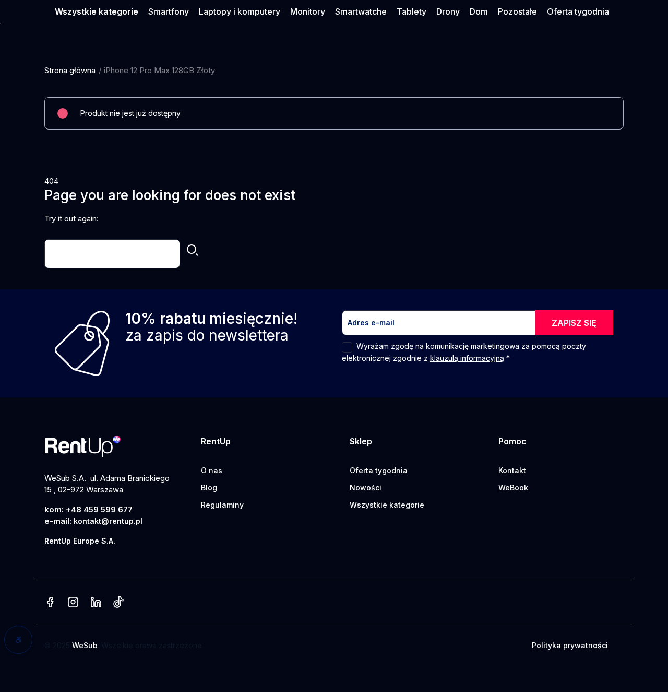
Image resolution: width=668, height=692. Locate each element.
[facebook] (50, 602)
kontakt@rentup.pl (108, 521)
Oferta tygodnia (379, 470)
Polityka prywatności (570, 645)
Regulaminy (222, 504)
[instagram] (73, 602)
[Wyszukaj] (192, 251)
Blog (209, 487)
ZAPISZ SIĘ (574, 323)
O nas (211, 470)
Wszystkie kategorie (387, 504)
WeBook (513, 487)
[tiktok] (118, 602)
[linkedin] (96, 602)
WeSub (85, 645)
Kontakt (512, 470)
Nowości (365, 487)
